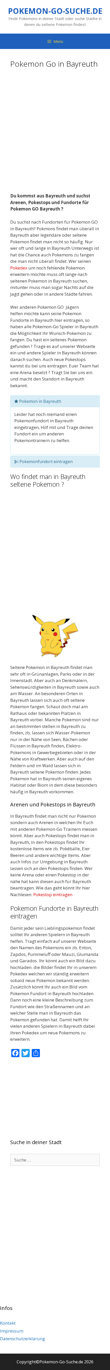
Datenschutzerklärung (22, 1339)
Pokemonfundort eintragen (45, 461)
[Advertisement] (55, 132)
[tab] (55, 401)
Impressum (11, 1331)
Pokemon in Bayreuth (39, 401)
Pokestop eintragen (52, 894)
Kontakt (8, 1323)
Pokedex (18, 268)
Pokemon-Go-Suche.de (55, 11)
